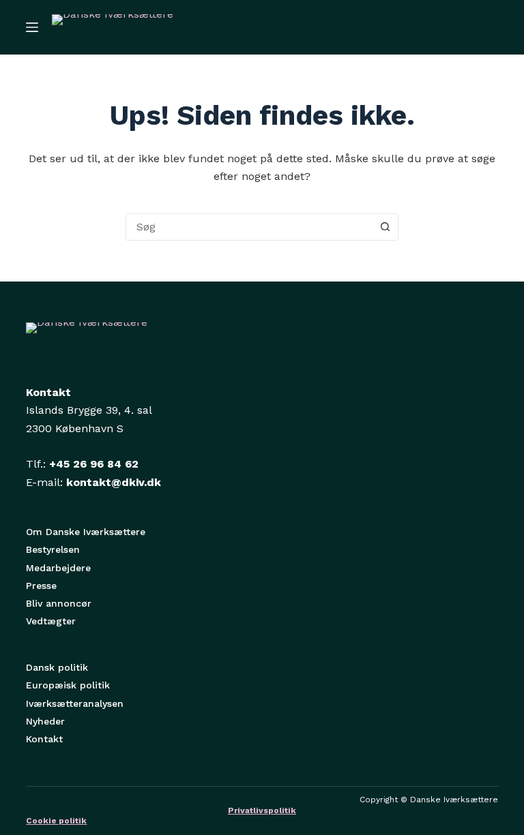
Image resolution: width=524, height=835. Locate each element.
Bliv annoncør (58, 603)
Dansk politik (57, 667)
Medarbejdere (58, 567)
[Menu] (32, 27)
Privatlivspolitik (262, 810)
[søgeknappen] (385, 227)
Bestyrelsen (53, 549)
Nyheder (45, 721)
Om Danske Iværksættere (85, 531)
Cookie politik (56, 820)
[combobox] (249, 227)
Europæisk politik (68, 685)
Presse (41, 585)
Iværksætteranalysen (74, 703)
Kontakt (44, 738)
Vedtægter (51, 621)
